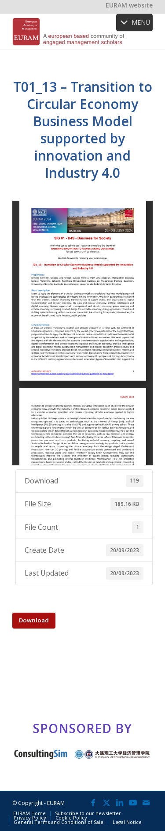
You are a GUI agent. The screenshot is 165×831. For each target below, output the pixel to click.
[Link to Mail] (146, 802)
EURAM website (129, 5)
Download (34, 620)
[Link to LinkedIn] (119, 802)
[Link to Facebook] (93, 802)
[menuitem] (29, 813)
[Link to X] (106, 802)
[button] (141, 22)
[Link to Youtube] (132, 802)
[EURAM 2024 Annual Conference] (68, 31)
